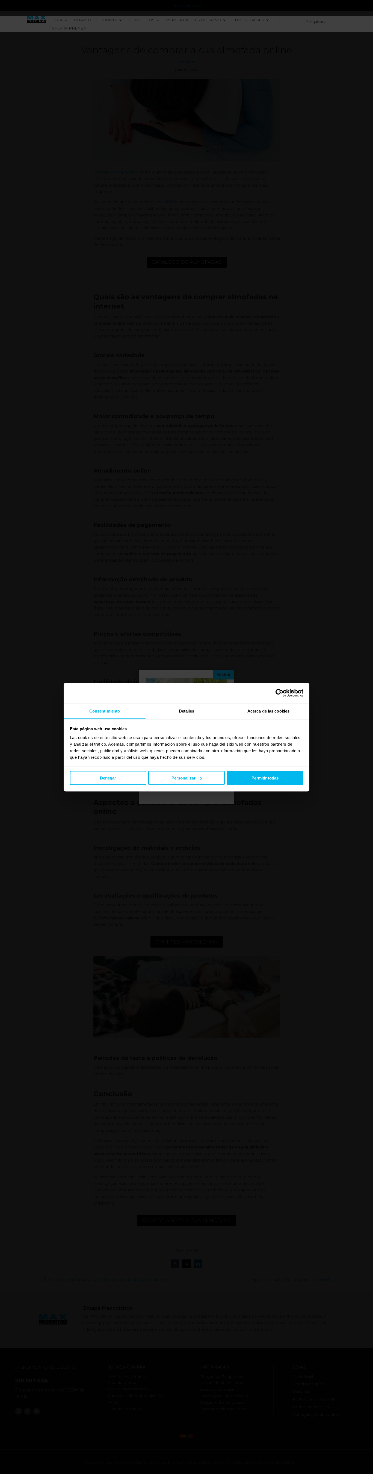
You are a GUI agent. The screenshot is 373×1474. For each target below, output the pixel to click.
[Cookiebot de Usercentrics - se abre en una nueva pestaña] (279, 693)
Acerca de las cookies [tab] (268, 710)
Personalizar (183, 778)
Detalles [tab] (186, 710)
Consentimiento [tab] (104, 710)
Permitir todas (265, 778)
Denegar (108, 778)
